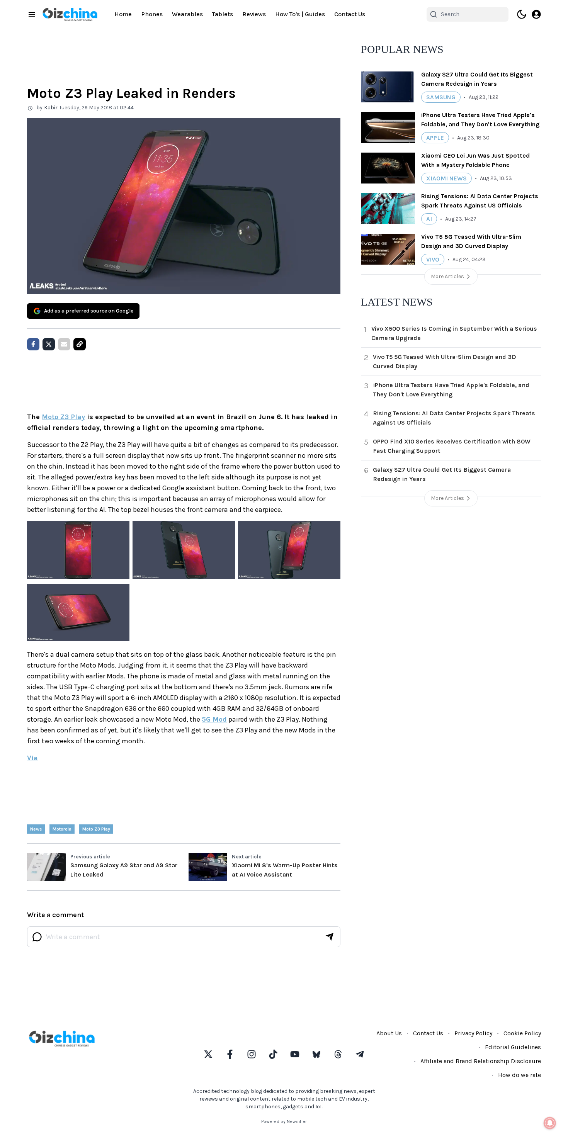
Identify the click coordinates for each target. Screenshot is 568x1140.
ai (429, 219)
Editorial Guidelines (513, 1047)
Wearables (187, 14)
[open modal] (536, 14)
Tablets (222, 14)
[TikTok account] (273, 1054)
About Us (389, 1033)
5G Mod (214, 719)
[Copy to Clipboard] (79, 344)
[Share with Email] (64, 344)
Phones (152, 14)
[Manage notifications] (550, 1123)
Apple (435, 137)
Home (123, 14)
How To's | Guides (300, 14)
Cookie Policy (522, 1033)
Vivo (432, 259)
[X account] (208, 1054)
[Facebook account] (230, 1054)
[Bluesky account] (316, 1054)
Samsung (441, 97)
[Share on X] (49, 344)
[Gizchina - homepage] (70, 14)
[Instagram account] (251, 1054)
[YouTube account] (294, 1054)
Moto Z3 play (96, 829)
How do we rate (519, 1075)
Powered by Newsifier (284, 1121)
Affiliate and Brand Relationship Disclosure (480, 1061)
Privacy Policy (473, 1033)
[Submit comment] (329, 937)
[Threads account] (338, 1054)
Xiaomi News (446, 178)
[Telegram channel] (359, 1054)
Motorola (62, 829)
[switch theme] (521, 14)
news (36, 829)
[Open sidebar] (31, 14)
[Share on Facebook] (33, 344)
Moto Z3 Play (63, 417)
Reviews (254, 14)
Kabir (51, 107)
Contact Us (349, 14)
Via (32, 758)
